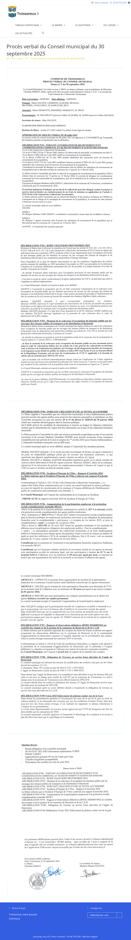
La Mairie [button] (57, 25)
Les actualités (23, 33)
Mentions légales (90, 936)
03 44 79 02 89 (119, 2)
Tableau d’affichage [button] (27, 25)
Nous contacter (102, 2)
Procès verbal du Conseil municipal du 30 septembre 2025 (57, 58)
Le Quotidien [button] (83, 25)
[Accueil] (8, 58)
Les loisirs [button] (109, 25)
